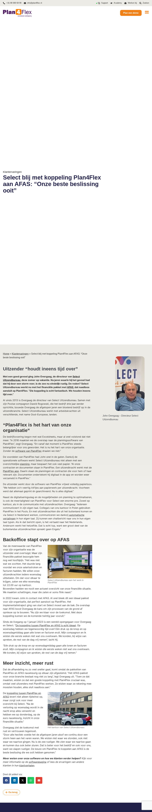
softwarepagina (37, 761)
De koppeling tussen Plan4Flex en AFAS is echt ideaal (46, 625)
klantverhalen (26, 765)
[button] (6, 780)
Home (6, 353)
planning (25, 463)
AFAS (70, 387)
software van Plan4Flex (28, 450)
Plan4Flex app (11, 471)
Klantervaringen (20, 353)
